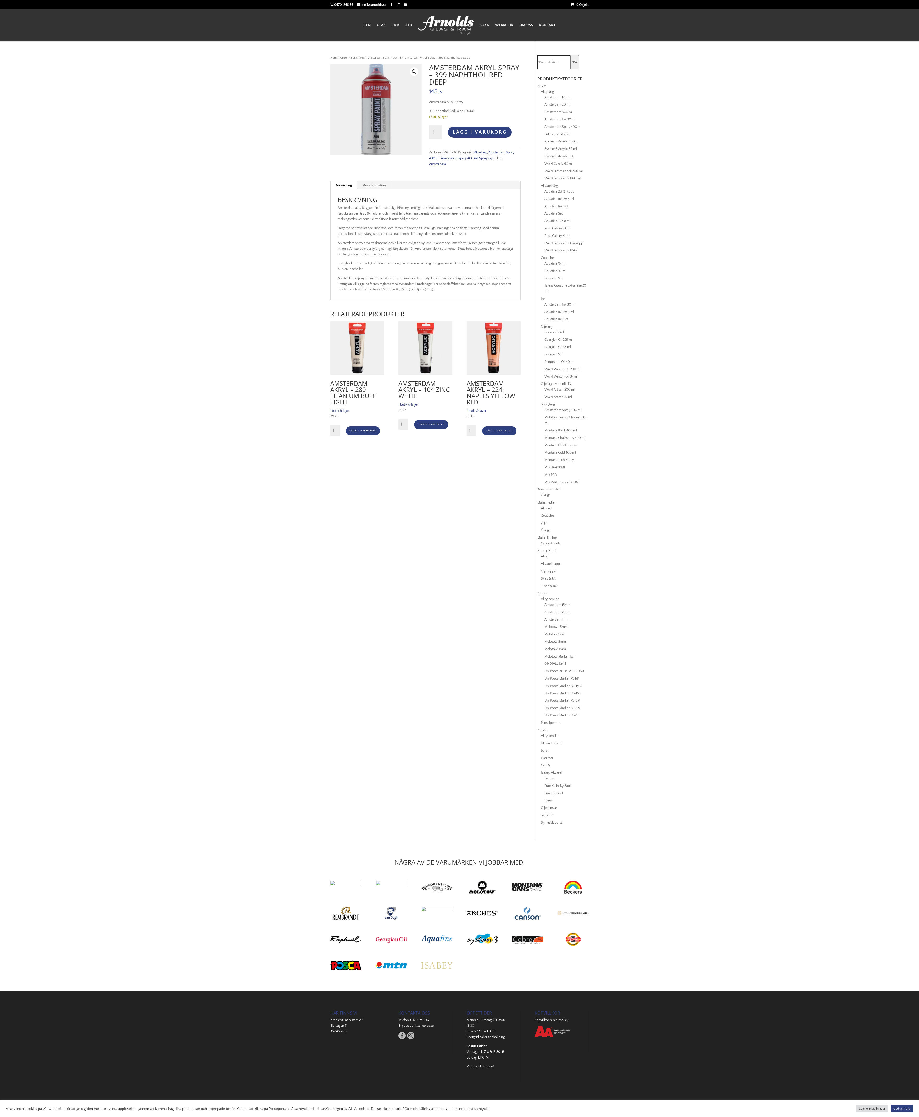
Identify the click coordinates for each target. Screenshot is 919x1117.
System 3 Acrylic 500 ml (561, 141)
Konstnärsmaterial (550, 489)
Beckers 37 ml (554, 332)
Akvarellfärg (549, 186)
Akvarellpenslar (552, 743)
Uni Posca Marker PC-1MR (563, 693)
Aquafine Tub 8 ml (557, 221)
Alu (408, 25)
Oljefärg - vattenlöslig (556, 384)
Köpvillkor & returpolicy (551, 1020)
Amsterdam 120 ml (557, 97)
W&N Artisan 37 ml (558, 397)
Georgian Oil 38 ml (557, 347)
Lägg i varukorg (480, 132)
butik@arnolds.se (421, 1026)
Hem (367, 25)
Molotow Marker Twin (560, 656)
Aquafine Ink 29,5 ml (559, 199)
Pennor (542, 593)
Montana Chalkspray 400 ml (564, 438)
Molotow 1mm (554, 634)
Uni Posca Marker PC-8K (562, 715)
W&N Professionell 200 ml (563, 171)
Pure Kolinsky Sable (558, 786)
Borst (544, 751)
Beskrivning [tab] (343, 185)
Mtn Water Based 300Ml (561, 482)
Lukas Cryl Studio (556, 134)
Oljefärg (546, 327)
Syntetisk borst (551, 823)
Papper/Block (547, 551)
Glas (381, 25)
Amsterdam (437, 164)
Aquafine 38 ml (555, 271)
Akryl (544, 556)
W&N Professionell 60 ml (562, 178)
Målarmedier (546, 503)
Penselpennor (550, 723)
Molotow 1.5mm (556, 627)
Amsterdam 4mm (556, 620)
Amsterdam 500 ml (558, 112)
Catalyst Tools (550, 543)
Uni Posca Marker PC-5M (562, 708)
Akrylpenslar (550, 736)
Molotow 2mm (555, 642)
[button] (414, 71)
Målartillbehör (547, 538)
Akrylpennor (550, 599)
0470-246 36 (419, 1020)
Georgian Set (553, 354)
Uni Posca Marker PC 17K (561, 678)
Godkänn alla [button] (901, 1108)
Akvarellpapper (552, 564)
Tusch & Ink (549, 586)
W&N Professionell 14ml (561, 250)
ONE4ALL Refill (555, 664)
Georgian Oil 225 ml (558, 340)
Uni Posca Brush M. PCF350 (564, 671)
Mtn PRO (550, 475)
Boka (484, 25)
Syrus (548, 800)
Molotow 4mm (555, 649)
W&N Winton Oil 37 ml (560, 377)
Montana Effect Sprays (560, 445)
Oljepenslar (549, 808)
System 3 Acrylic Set (558, 156)
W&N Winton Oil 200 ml (562, 369)
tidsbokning (496, 1037)
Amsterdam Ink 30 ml (559, 119)
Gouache (547, 258)
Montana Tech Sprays (559, 460)
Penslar (542, 730)
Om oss (526, 25)
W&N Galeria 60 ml (558, 164)
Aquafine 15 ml (554, 264)
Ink (543, 299)
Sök (574, 62)
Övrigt (545, 495)
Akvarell (546, 508)
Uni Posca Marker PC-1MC (563, 686)
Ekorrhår (547, 758)
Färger (344, 57)
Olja (544, 523)
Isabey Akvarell (551, 773)
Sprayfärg (357, 57)
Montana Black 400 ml (560, 430)
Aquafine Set (553, 213)
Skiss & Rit (548, 579)
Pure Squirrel (553, 793)
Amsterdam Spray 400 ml (384, 57)
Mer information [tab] (374, 185)
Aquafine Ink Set (556, 206)
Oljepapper (549, 571)
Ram (395, 25)
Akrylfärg (480, 152)
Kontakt (547, 25)
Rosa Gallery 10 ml (557, 228)
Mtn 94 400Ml (554, 467)
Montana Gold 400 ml (560, 452)
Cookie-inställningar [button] (872, 1108)
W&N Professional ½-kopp (563, 243)
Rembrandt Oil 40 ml (559, 362)
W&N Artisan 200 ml (559, 389)
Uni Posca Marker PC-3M (562, 701)
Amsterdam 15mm (557, 605)
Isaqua (549, 778)
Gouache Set (553, 278)
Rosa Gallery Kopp (557, 236)
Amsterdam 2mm (556, 612)
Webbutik (504, 25)
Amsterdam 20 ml (557, 105)
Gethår (545, 765)
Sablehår (547, 815)
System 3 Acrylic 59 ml (560, 149)
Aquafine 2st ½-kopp (559, 191)
